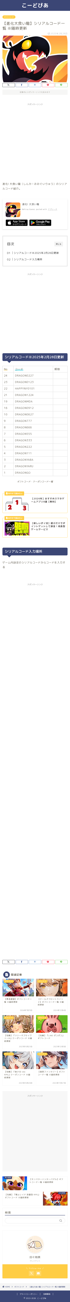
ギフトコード (9, 17)
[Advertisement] (35, 142)
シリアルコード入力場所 (28, 259)
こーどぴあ (35, 5)
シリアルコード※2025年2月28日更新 (36, 253)
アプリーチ (52, 209)
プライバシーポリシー (29, 1294)
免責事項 (46, 1294)
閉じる (58, 244)
